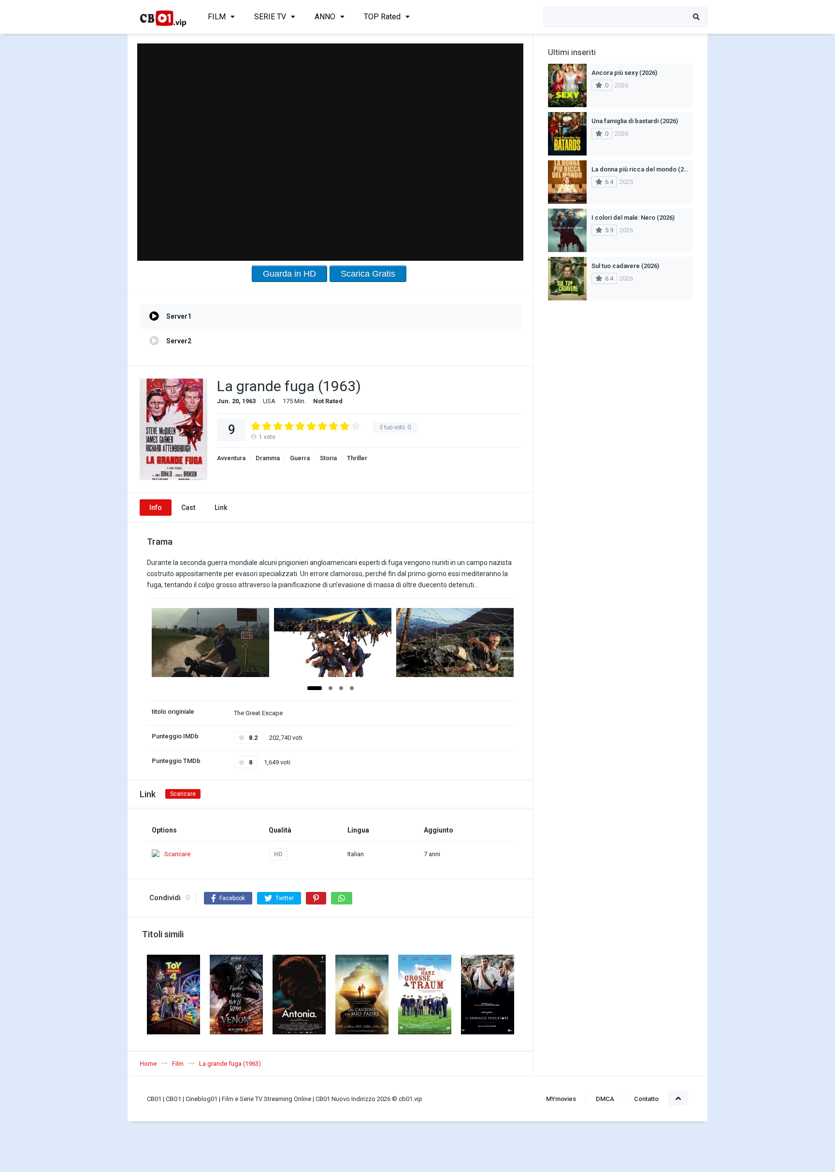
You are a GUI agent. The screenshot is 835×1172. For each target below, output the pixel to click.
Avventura (231, 458)
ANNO (325, 16)
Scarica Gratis (368, 274)
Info (155, 507)
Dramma (268, 458)
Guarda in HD (289, 274)
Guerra (300, 458)
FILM (217, 16)
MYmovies (561, 1098)
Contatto (646, 1098)
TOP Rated (382, 16)
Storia (328, 458)
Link (221, 507)
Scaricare (183, 794)
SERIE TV (270, 16)
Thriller (357, 458)
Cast (188, 507)
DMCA (605, 1098)
